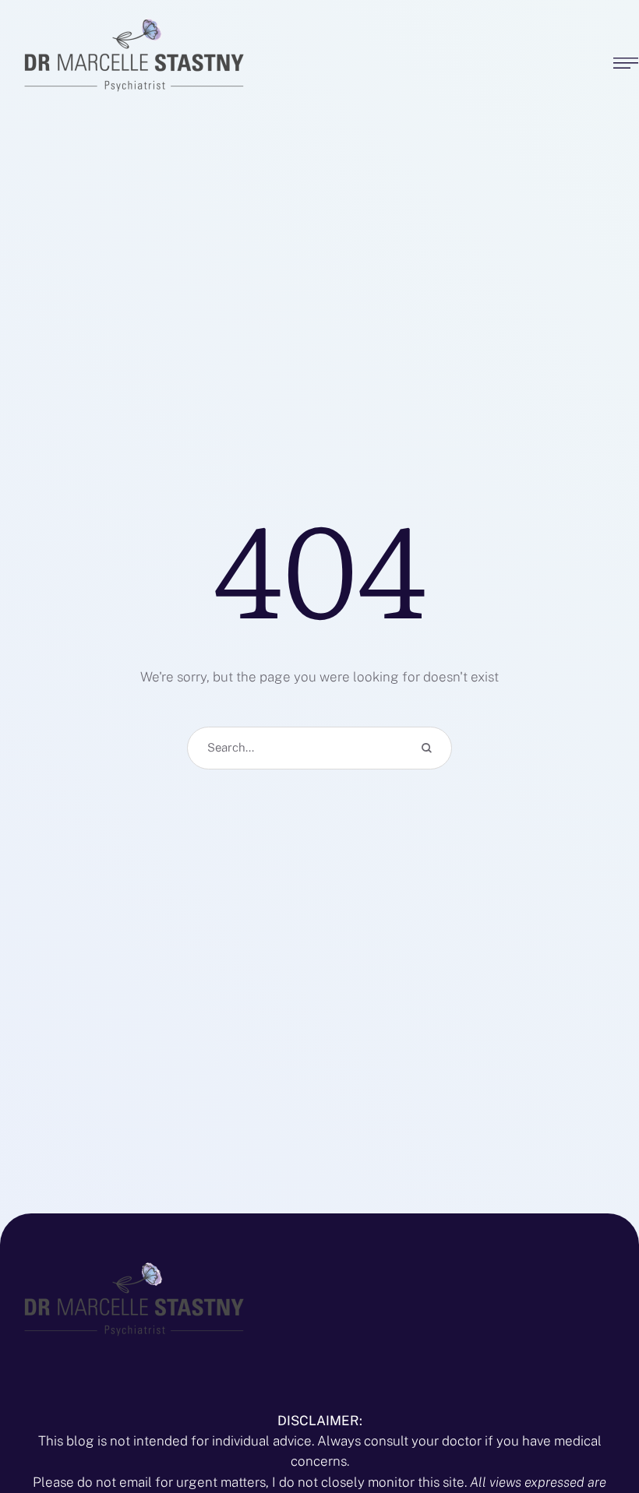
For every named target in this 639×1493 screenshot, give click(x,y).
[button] (596, 1426)
